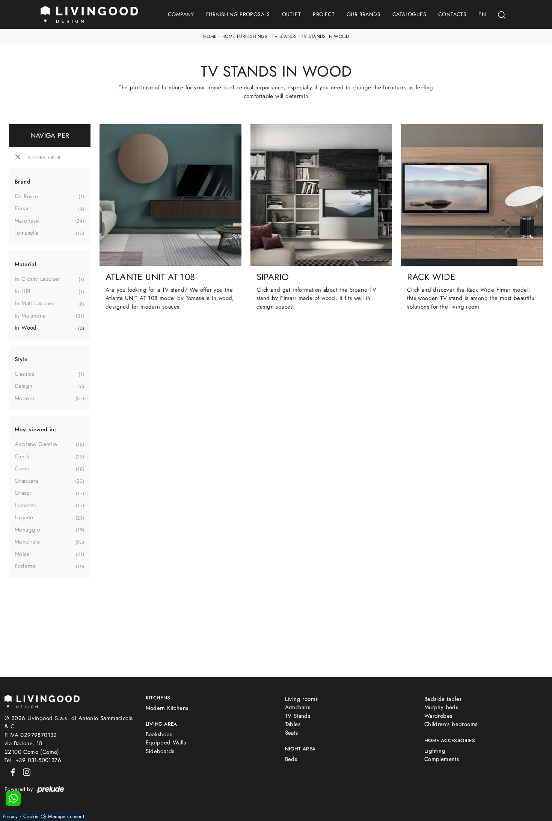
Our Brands (363, 14)
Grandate (26, 481)
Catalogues (409, 14)
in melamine (30, 316)
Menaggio (27, 530)
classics (24, 374)
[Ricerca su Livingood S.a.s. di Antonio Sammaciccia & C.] (501, 14)
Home (210, 36)
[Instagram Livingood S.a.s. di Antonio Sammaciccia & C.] (24, 772)
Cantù (22, 456)
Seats (291, 733)
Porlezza (25, 566)
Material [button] (25, 264)
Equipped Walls (166, 742)
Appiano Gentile (36, 444)
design (23, 386)
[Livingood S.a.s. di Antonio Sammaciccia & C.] (42, 700)
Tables (292, 724)
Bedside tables (443, 699)
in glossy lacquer (37, 279)
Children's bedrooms (451, 724)
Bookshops (159, 734)
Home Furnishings (244, 36)
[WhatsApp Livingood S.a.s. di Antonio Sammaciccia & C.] (13, 798)
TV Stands (284, 36)
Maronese (27, 221)
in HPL (23, 291)
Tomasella (27, 233)
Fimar (22, 208)
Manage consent (66, 816)
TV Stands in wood (325, 36)
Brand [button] (22, 182)
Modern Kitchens (167, 708)
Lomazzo (26, 505)
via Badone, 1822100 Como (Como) (32, 747)
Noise (22, 554)
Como (22, 468)
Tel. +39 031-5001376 (33, 760)
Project (324, 14)
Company (181, 14)
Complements (441, 759)
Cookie (31, 816)
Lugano (24, 517)
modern (24, 398)
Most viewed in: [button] (35, 429)
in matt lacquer (34, 303)
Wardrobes (438, 716)
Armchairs (298, 707)
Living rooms (301, 699)
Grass (22, 493)
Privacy (10, 816)
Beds (291, 759)
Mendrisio (27, 542)
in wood (26, 328)
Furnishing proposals (238, 14)
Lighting (434, 751)
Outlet (291, 14)
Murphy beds (441, 707)
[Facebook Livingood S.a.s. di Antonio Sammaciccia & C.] (11, 772)
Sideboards (160, 751)
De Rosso (26, 196)
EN (482, 14)
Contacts (452, 14)
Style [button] (21, 359)
